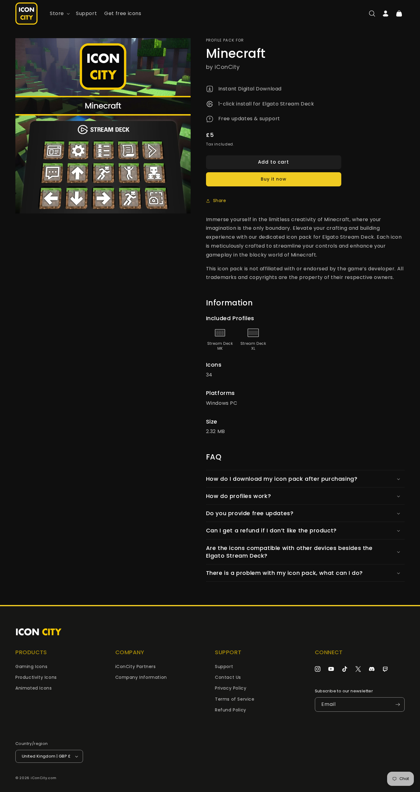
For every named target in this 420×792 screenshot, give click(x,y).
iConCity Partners (135, 666)
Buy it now (274, 179)
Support (224, 666)
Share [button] (219, 200)
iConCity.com (43, 777)
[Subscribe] (397, 704)
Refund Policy (230, 710)
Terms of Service (235, 699)
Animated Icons (33, 688)
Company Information (141, 677)
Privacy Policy (230, 688)
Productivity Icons (36, 677)
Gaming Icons (31, 666)
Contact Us (228, 677)
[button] (59, 14)
